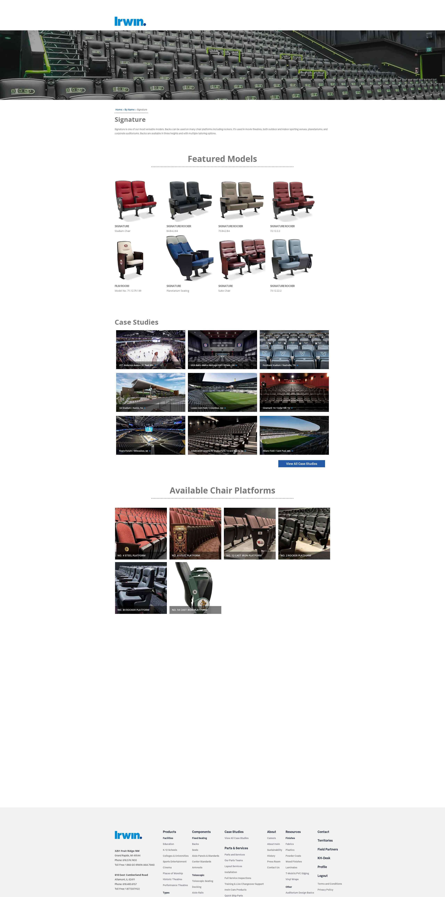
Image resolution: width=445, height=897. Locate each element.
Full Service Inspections (238, 878)
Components (201, 832)
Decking (196, 887)
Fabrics (290, 844)
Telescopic (198, 875)
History (271, 855)
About (271, 832)
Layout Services (233, 866)
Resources (293, 832)
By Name (130, 109)
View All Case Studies (301, 464)
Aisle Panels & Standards (205, 855)
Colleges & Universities (176, 855)
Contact (323, 832)
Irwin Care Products (235, 889)
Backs (195, 844)
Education (168, 844)
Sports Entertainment (175, 861)
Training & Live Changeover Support (244, 884)
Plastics (290, 850)
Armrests (197, 867)
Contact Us (273, 867)
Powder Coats (293, 855)
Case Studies (234, 832)
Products (169, 832)
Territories (325, 840)
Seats (195, 850)
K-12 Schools (170, 850)
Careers (271, 838)
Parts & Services (236, 848)
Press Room (274, 861)
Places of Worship (173, 873)
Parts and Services (235, 854)
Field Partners (328, 849)
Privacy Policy (325, 889)
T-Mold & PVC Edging (297, 873)
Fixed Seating (199, 838)
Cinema (167, 867)
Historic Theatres (172, 879)
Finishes (290, 838)
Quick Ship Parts (234, 895)
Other (289, 887)
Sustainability (274, 850)
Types (166, 892)
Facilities (168, 838)
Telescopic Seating (202, 881)
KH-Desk (324, 858)
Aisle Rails (198, 892)
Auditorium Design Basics (300, 892)
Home (118, 109)
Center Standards (201, 861)
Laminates (291, 867)
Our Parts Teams (234, 860)
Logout (323, 876)
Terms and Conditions (330, 883)
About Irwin (273, 844)
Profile (322, 867)
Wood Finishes (294, 861)
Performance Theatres (175, 885)
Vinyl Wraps (292, 879)
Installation (231, 872)
